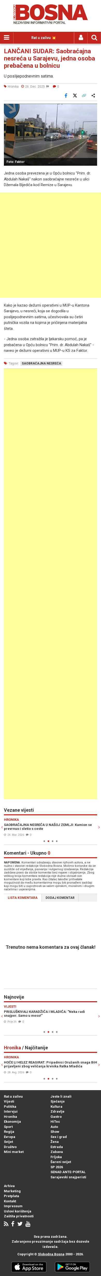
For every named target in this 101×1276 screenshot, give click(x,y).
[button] (92, 108)
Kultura (56, 1106)
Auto (54, 1127)
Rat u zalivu (13, 1096)
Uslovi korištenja (17, 1211)
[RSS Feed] (6, 1224)
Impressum (13, 1206)
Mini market (14, 1152)
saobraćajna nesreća (41, 363)
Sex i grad (59, 1137)
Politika (10, 1106)
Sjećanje (58, 1101)
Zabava (57, 1152)
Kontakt (10, 1201)
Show (55, 1132)
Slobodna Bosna (51, 1254)
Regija (9, 1132)
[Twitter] (20, 1224)
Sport (8, 1127)
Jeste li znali (61, 1096)
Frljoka (56, 1157)
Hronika (10, 1117)
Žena (55, 1142)
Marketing (12, 1191)
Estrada (57, 1147)
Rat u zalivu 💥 (43, 38)
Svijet (8, 1142)
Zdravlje (57, 1111)
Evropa (9, 1137)
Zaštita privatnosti (19, 1216)
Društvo (10, 1147)
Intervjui (11, 1111)
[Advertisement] (50, 245)
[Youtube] (27, 1224)
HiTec (55, 1121)
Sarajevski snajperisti (68, 1177)
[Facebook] (13, 1224)
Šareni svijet (61, 1162)
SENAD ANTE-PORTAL (68, 1172)
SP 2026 (57, 1167)
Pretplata (11, 1196)
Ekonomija (12, 1121)
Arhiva (9, 1186)
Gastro (56, 1117)
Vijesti (9, 1101)
